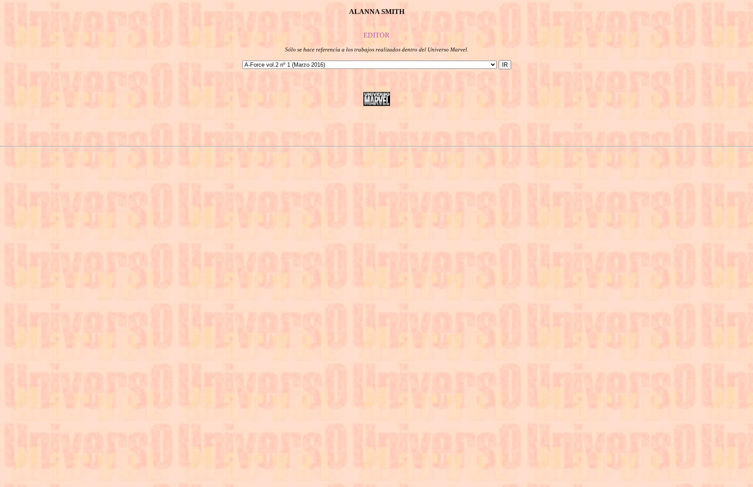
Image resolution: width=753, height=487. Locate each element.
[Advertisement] (376, 126)
